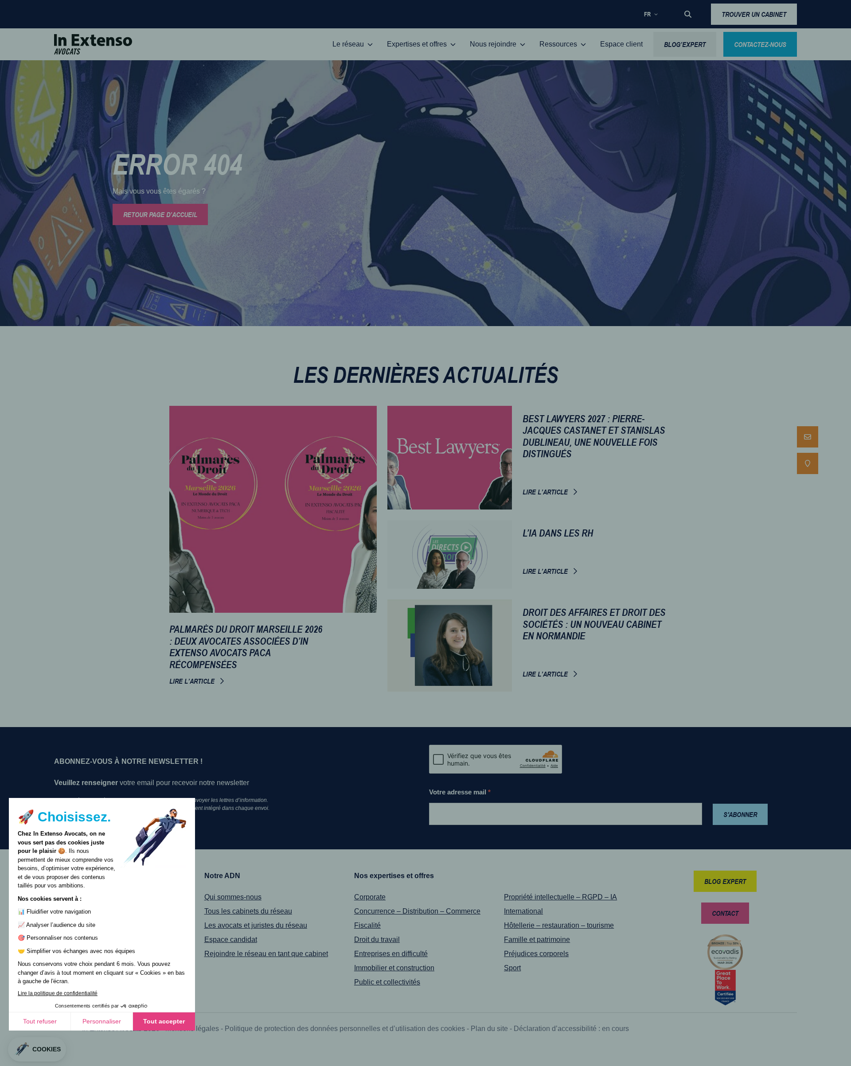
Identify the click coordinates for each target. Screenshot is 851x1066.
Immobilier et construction (394, 968)
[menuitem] (807, 436)
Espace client (621, 44)
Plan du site (489, 1028)
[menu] (807, 450)
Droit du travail (377, 939)
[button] (688, 14)
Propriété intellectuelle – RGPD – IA (560, 897)
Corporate (370, 897)
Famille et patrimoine (537, 939)
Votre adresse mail (460, 792)
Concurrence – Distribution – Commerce (417, 911)
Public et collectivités (387, 982)
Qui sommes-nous (233, 897)
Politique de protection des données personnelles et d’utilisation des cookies (345, 1028)
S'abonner (740, 814)
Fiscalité (367, 925)
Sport (512, 968)
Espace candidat (230, 939)
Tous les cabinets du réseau (248, 911)
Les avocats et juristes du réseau (255, 925)
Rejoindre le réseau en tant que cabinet (266, 953)
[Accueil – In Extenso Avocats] (93, 44)
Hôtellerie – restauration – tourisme (559, 925)
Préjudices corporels (536, 953)
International (523, 911)
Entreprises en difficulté (391, 953)
